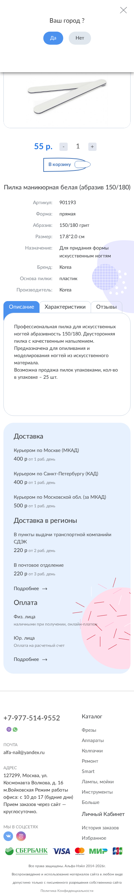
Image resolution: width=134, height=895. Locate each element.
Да (53, 38)
